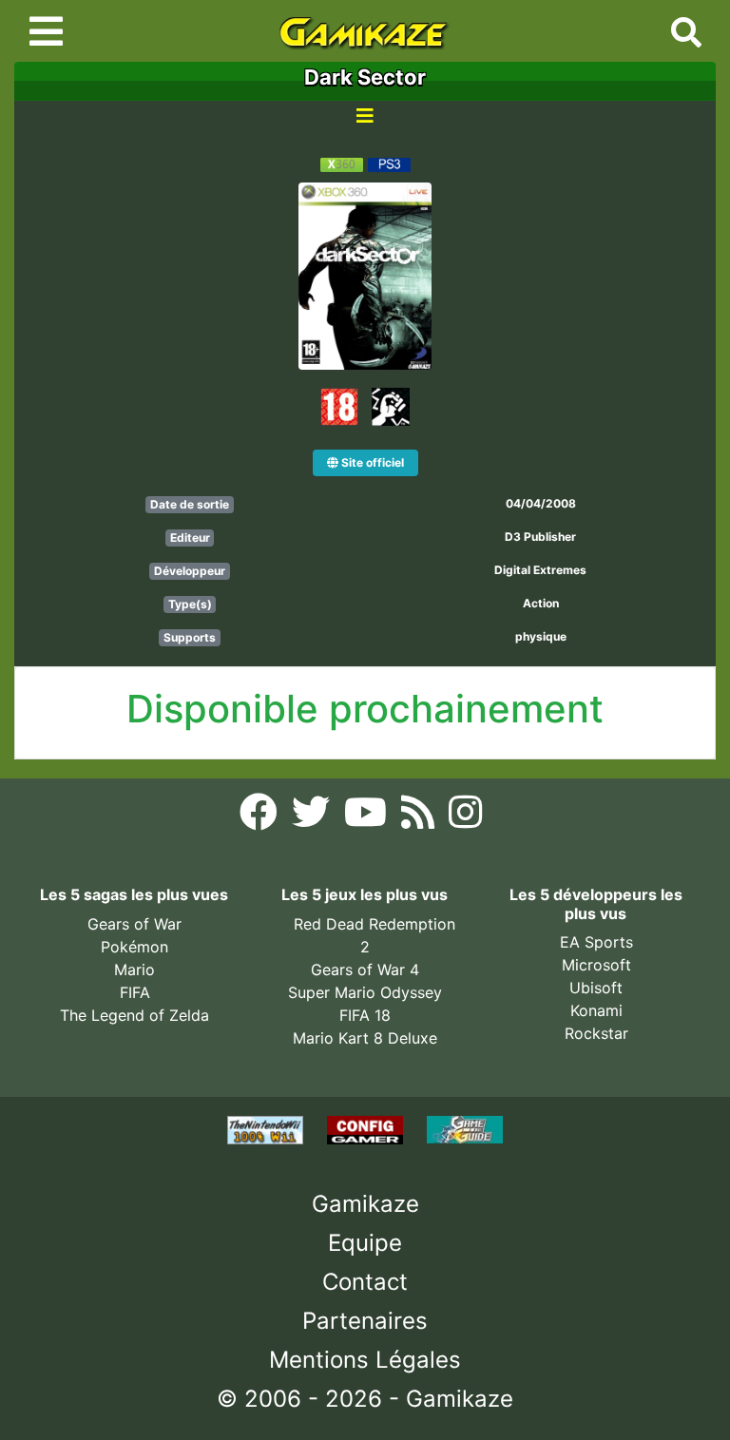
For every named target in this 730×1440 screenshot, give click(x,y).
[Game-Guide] (465, 1128)
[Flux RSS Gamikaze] (420, 817)
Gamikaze (365, 1204)
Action (541, 603)
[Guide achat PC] (367, 1128)
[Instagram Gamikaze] (465, 817)
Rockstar (596, 1033)
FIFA (135, 992)
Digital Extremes (540, 570)
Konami (596, 1010)
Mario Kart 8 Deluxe (365, 1037)
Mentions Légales (365, 1359)
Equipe (365, 1243)
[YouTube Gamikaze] (368, 817)
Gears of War (134, 923)
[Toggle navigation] (46, 31)
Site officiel (371, 462)
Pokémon (134, 946)
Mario (134, 969)
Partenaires (365, 1320)
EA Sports (596, 941)
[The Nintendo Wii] (267, 1128)
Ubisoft (596, 987)
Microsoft (596, 964)
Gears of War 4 (365, 969)
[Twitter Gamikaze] (313, 817)
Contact (365, 1282)
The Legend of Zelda (134, 1015)
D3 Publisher (540, 536)
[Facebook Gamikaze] (261, 817)
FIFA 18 (365, 1015)
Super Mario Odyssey (365, 992)
